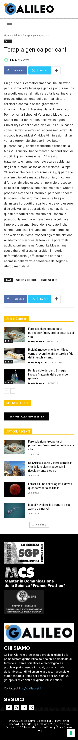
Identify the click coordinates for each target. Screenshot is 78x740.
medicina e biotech (26, 279)
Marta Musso (36, 341)
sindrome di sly (49, 279)
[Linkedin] (24, 707)
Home (7, 35)
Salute (17, 35)
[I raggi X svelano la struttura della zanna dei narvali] (14, 510)
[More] (56, 70)
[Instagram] (16, 707)
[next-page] (12, 391)
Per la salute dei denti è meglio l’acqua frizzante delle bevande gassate (48, 374)
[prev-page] (6, 391)
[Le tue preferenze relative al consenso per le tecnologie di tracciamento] (71, 733)
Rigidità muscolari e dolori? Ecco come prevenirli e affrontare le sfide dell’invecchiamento (50, 353)
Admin (14, 60)
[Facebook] (9, 707)
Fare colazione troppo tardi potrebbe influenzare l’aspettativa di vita (51, 332)
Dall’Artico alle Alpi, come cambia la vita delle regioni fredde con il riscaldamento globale (50, 466)
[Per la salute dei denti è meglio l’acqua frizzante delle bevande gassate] (14, 376)
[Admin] (6, 60)
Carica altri (38, 524)
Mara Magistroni (38, 362)
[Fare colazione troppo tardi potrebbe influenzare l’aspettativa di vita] (14, 334)
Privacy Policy (54, 727)
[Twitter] (31, 707)
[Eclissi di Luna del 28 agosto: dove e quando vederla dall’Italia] (14, 489)
